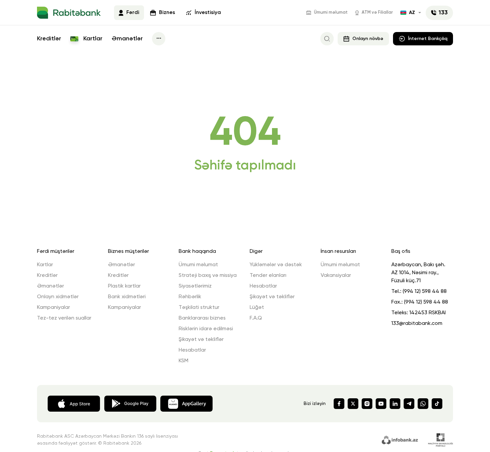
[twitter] (353, 403)
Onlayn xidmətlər (58, 297)
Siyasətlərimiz (195, 286)
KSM (183, 361)
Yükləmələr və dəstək (276, 265)
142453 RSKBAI (427, 313)
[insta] (367, 403)
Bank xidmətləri (127, 297)
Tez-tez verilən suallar (64, 318)
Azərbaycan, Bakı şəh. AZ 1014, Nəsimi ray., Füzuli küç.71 (418, 273)
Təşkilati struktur (199, 307)
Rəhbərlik (190, 297)
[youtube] (381, 403)
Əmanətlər (127, 39)
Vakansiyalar (336, 275)
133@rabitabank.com (416, 323)
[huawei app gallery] (186, 403)
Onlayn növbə (367, 38)
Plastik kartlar (124, 286)
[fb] (339, 403)
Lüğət (257, 307)
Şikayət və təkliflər (201, 339)
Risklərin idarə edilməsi (206, 329)
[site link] (401, 439)
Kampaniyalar (53, 307)
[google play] (130, 403)
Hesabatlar (192, 350)
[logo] (69, 13)
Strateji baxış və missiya (208, 275)
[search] (327, 38)
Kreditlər (49, 39)
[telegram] (409, 403)
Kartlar (92, 39)
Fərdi (132, 12)
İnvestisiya (208, 12)
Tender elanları (268, 275)
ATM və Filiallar (377, 12)
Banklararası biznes (202, 318)
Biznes (167, 12)
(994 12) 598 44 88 (425, 291)
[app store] (74, 403)
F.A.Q (256, 318)
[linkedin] (395, 403)
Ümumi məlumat (331, 12)
